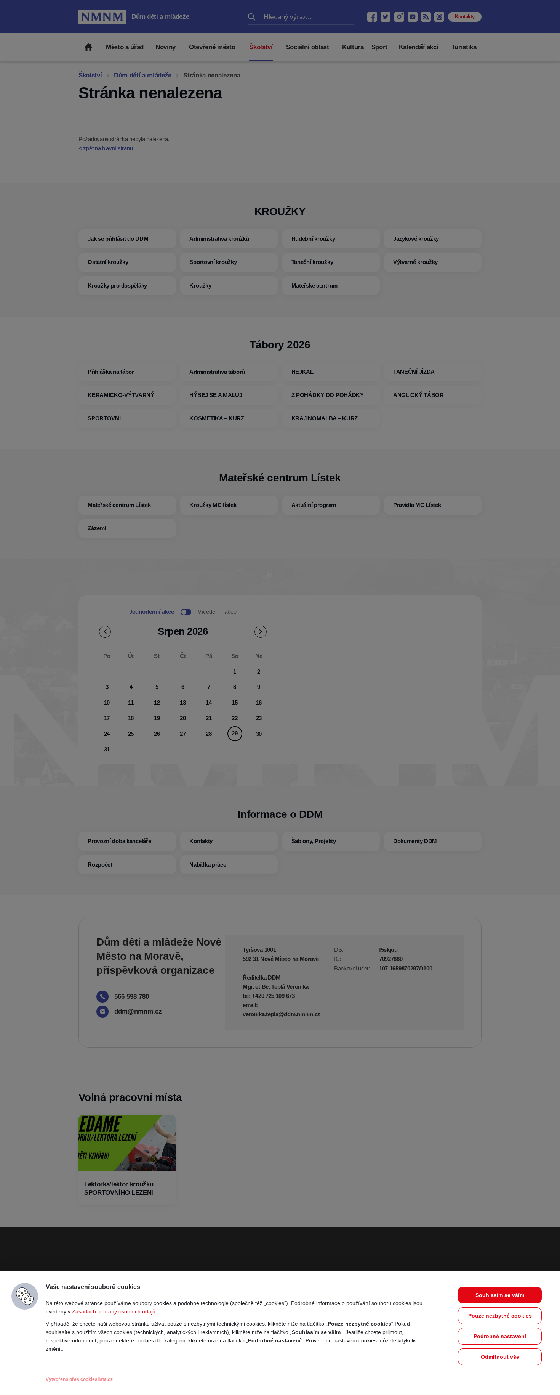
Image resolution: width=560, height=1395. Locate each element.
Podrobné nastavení (500, 1336)
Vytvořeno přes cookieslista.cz (79, 1379)
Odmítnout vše (500, 1357)
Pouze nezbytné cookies (500, 1316)
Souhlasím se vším (499, 1295)
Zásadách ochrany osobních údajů (113, 1311)
